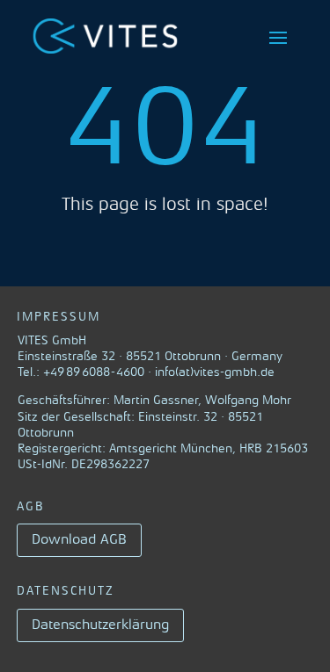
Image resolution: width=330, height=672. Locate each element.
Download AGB (79, 539)
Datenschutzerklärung (100, 624)
